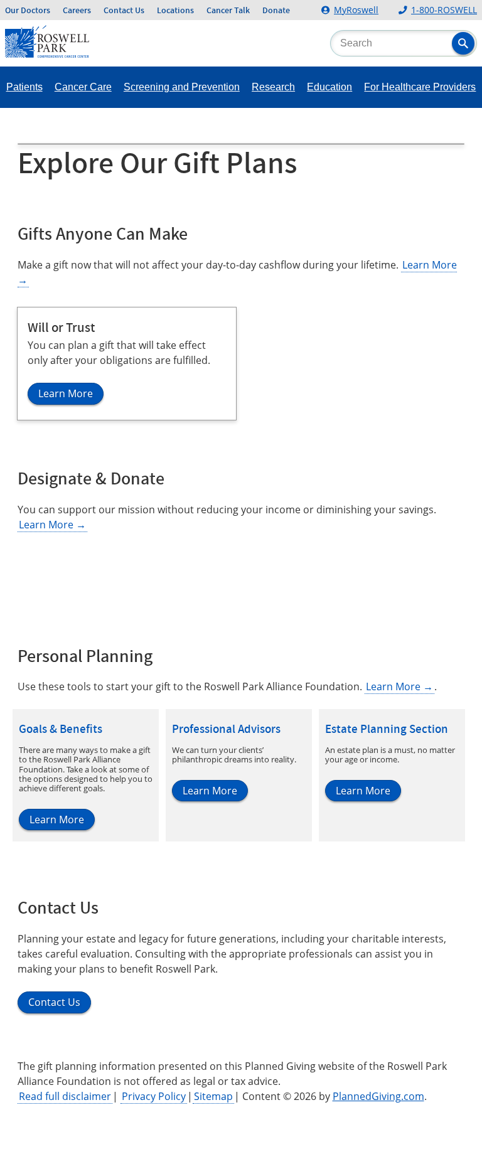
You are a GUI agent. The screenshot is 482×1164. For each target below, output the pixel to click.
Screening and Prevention (182, 87)
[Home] (47, 54)
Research (273, 87)
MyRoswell (356, 10)
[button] (463, 43)
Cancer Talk (228, 10)
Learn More (52, 524)
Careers (77, 10)
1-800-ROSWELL (444, 10)
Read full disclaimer (65, 1096)
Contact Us (124, 10)
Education (329, 87)
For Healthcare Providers (420, 87)
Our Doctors (27, 10)
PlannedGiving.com (378, 1096)
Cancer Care (83, 87)
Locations (175, 10)
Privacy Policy (154, 1096)
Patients (24, 87)
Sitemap (213, 1096)
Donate (276, 10)
